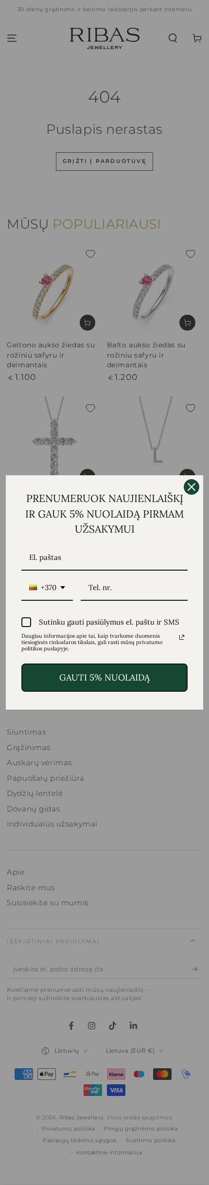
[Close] (191, 487)
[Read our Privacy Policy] (182, 637)
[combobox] (47, 588)
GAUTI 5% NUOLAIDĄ (104, 677)
